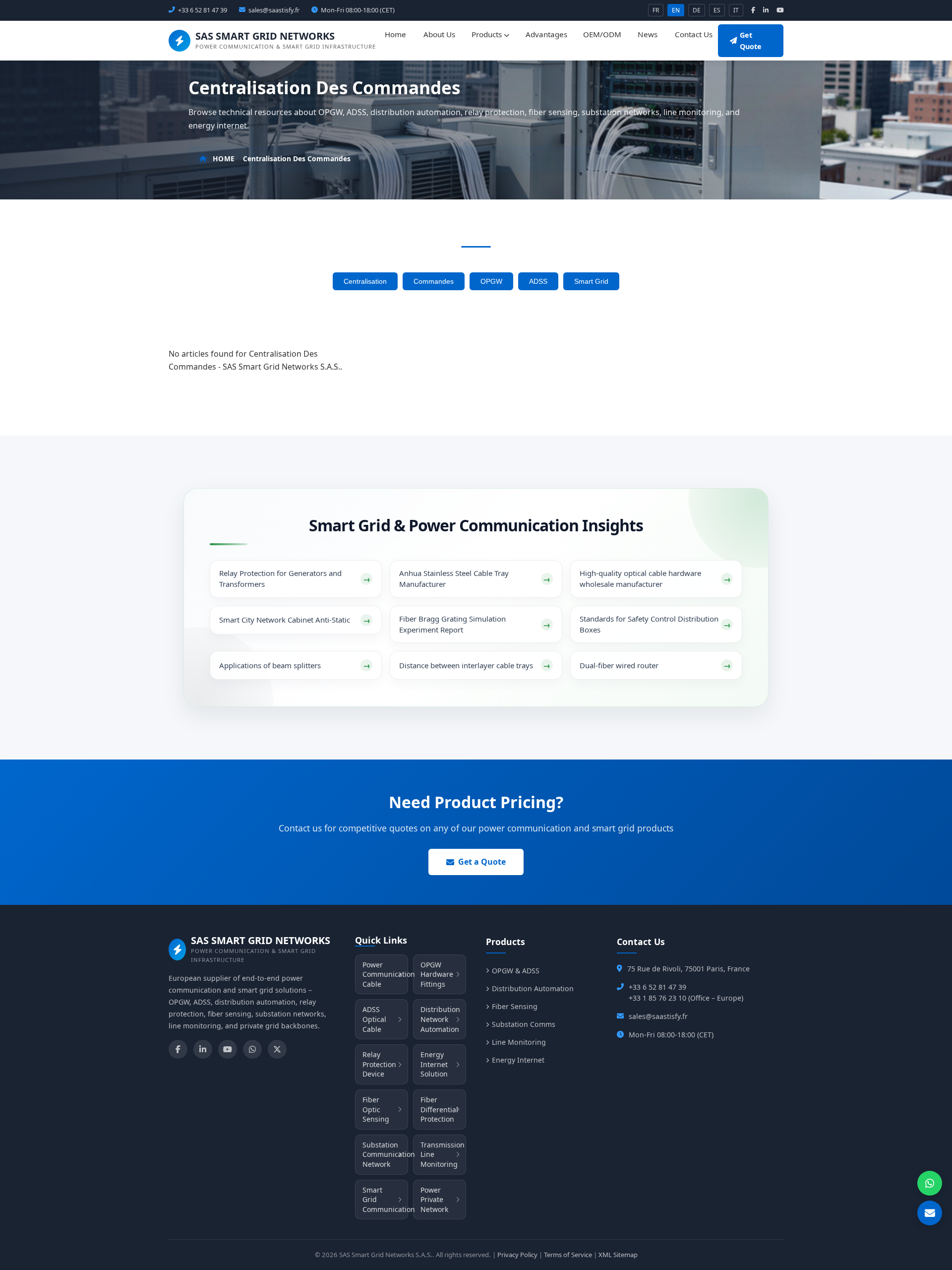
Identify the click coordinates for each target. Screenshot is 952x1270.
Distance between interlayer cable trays (466, 665)
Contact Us (694, 34)
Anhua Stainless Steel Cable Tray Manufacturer (454, 578)
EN (676, 10)
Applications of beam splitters (270, 665)
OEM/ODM (602, 34)
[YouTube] (227, 1049)
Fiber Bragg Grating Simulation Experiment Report (452, 624)
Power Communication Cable (385, 974)
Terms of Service (568, 1254)
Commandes (434, 281)
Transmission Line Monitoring (442, 1154)
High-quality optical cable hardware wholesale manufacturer (640, 578)
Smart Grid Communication (385, 1199)
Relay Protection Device (379, 1064)
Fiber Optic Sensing (375, 1109)
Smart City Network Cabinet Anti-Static (284, 620)
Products (488, 34)
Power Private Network (434, 1199)
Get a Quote (482, 861)
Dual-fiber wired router (619, 665)
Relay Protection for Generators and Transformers (280, 578)
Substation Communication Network (385, 1154)
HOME (224, 158)
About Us (439, 34)
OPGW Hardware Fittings (436, 974)
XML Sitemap (618, 1254)
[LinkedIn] (202, 1049)
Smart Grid (591, 281)
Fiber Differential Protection (439, 1109)
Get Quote (751, 40)
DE (697, 10)
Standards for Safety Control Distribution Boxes (649, 624)
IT (736, 10)
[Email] (929, 1213)
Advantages (546, 34)
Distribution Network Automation (440, 1019)
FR (656, 10)
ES (717, 10)
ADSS (538, 281)
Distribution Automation (533, 988)
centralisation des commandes (297, 158)
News (647, 34)
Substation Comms (523, 1024)
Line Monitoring (519, 1042)
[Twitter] (277, 1049)
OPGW (491, 281)
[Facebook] (178, 1049)
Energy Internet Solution (434, 1064)
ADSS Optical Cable (374, 1019)
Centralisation (365, 281)
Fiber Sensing (514, 1006)
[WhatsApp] (252, 1049)
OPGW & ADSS (515, 970)
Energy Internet (518, 1060)
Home (395, 34)
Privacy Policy (517, 1254)
